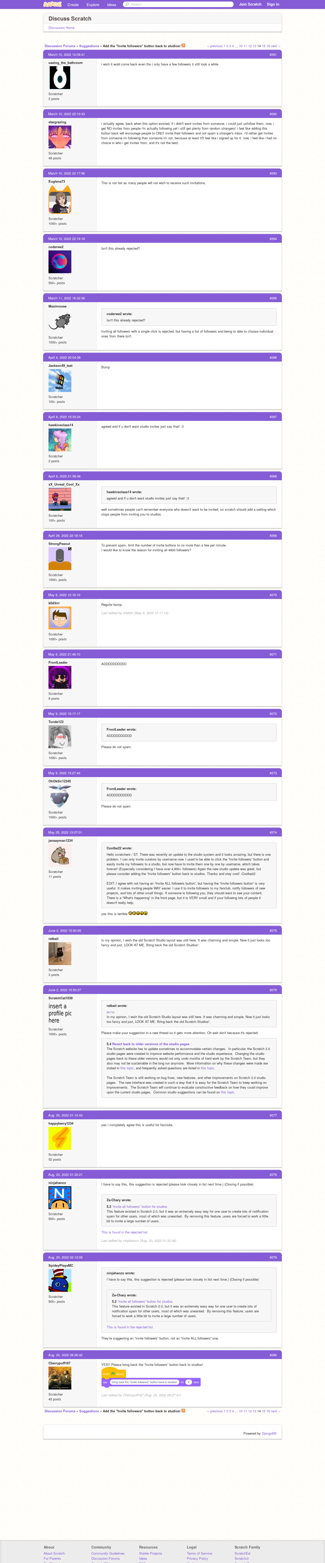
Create (73, 4)
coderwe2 (55, 246)
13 (254, 45)
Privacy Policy (197, 1558)
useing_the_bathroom (65, 62)
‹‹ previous (215, 45)
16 (268, 45)
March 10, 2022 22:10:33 (66, 113)
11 (245, 45)
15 (263, 45)
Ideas (111, 4)
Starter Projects (150, 1553)
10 (240, 45)
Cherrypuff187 (59, 1363)
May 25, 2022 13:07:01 (65, 832)
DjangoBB (269, 1433)
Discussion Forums (60, 45)
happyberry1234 (60, 1123)
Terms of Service (199, 1553)
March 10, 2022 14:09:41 (66, 54)
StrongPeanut (59, 543)
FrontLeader (58, 662)
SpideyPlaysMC (60, 1265)
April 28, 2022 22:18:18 (65, 535)
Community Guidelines (108, 1553)
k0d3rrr (54, 602)
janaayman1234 (60, 840)
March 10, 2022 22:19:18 (66, 238)
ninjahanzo (57, 1182)
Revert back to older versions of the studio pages (150, 1043)
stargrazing (57, 121)
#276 (110, 1012)
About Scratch (54, 1553)
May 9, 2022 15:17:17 (64, 713)
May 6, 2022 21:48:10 (64, 654)
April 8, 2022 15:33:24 (64, 416)
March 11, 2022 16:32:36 (66, 298)
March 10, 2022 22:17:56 (66, 173)
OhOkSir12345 (59, 781)
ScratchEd (242, 1553)
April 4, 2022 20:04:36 (64, 357)
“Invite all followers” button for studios (139, 1206)
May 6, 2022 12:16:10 (64, 594)
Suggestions (89, 45)
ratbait (53, 938)
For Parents (52, 1558)
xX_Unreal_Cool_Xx (63, 484)
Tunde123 (55, 721)
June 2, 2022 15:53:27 (64, 989)
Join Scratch (250, 4)
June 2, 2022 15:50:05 (64, 930)
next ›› (275, 45)
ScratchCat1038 (60, 997)
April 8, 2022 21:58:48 (64, 476)
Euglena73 (56, 181)
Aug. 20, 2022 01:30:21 (65, 1174)
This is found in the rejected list (124, 1232)
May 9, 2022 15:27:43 (64, 772)
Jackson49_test (60, 365)
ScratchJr (242, 1558)
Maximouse (57, 306)
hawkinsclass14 (60, 424)
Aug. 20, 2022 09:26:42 (65, 1354)
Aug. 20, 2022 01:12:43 (65, 1115)
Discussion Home (61, 27)
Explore (93, 4)
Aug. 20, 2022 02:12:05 (65, 1257)
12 (250, 45)
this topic (127, 1068)
